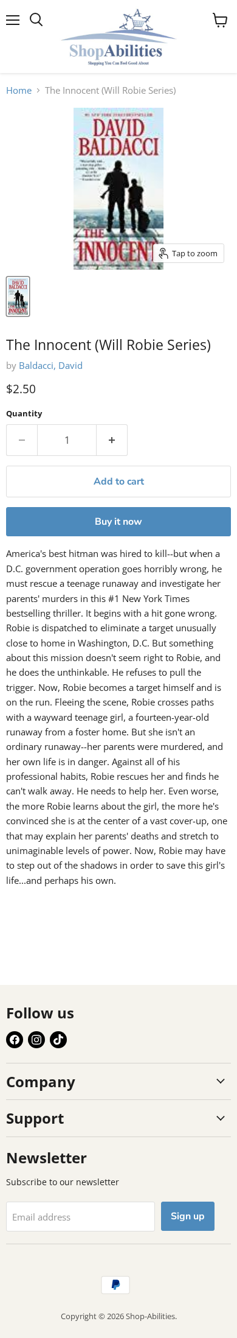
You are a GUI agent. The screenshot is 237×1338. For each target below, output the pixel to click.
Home (19, 90)
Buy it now (118, 521)
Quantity (24, 413)
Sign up (188, 1216)
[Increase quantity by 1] (112, 440)
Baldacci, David (51, 365)
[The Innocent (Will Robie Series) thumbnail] (18, 296)
